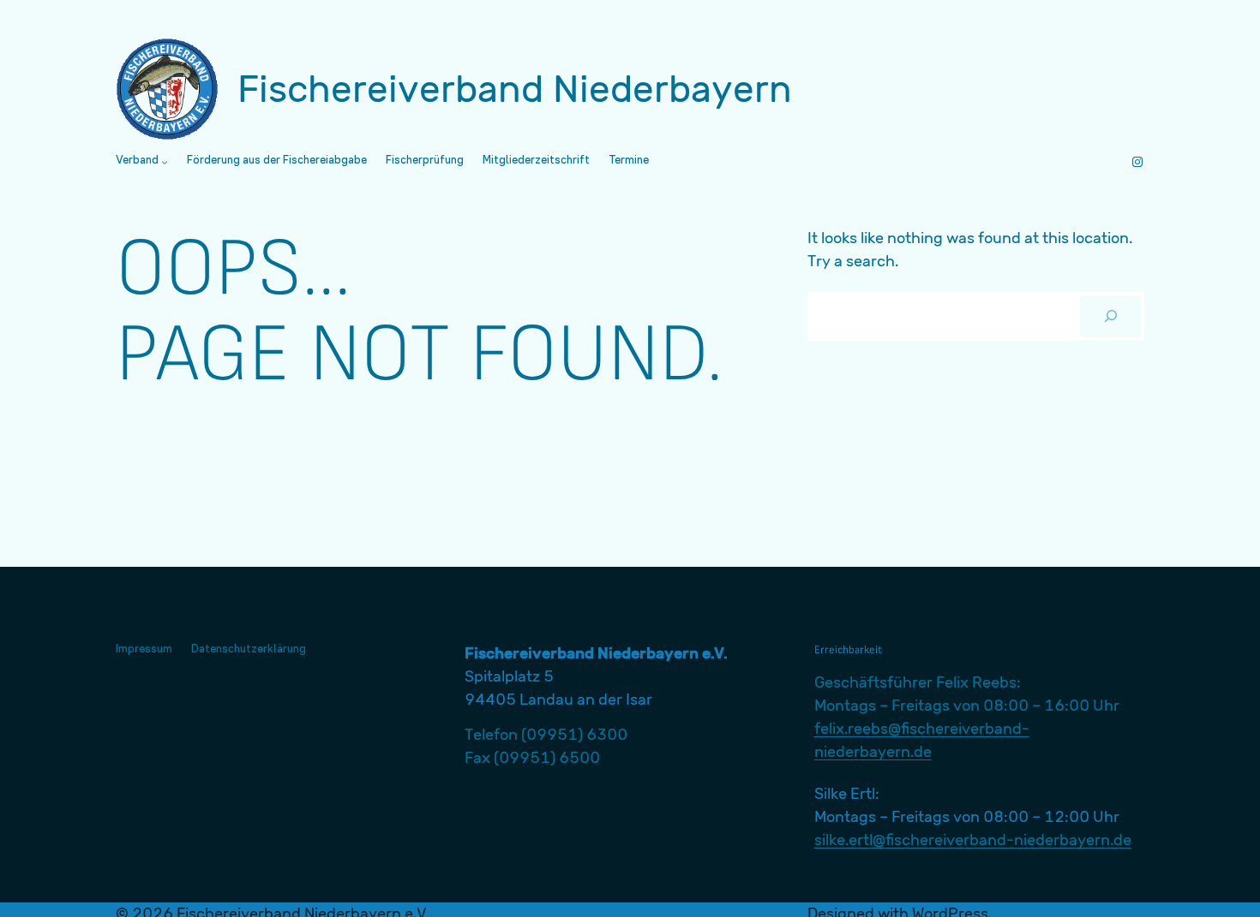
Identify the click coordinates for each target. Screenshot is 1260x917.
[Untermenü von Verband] (164, 161)
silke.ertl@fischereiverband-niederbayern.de (972, 840)
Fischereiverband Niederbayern (514, 89)
